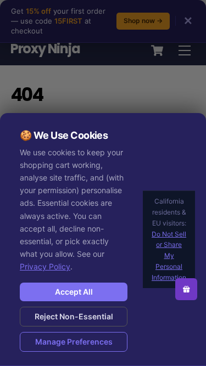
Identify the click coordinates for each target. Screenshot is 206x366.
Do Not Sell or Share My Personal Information (169, 255)
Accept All (74, 291)
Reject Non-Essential (74, 316)
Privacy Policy (45, 266)
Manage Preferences (74, 341)
